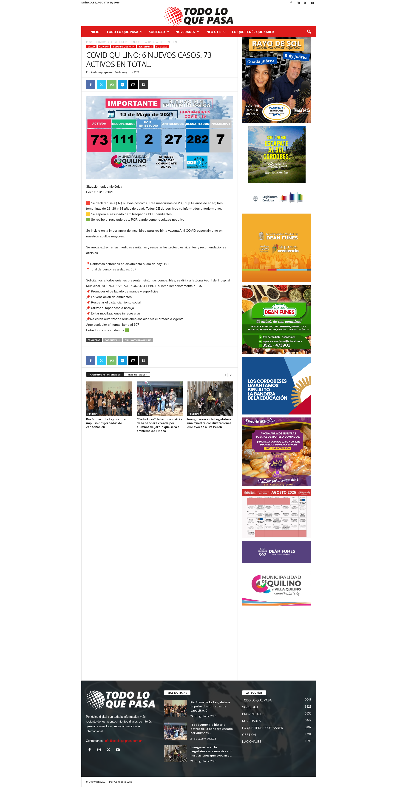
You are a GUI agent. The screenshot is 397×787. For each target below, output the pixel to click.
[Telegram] (122, 84)
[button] (309, 32)
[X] (305, 3)
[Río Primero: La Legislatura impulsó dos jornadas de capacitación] (109, 398)
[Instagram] (298, 3)
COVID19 (101, 42)
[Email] (133, 84)
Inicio (94, 32)
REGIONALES (145, 46)
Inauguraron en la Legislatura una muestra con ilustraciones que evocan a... (211, 751)
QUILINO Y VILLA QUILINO (138, 340)
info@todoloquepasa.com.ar (123, 741)
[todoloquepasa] (198, 16)
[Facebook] (291, 3)
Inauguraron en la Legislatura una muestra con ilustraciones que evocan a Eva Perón (209, 423)
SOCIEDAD (157, 32)
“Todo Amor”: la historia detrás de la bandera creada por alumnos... (211, 729)
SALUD (91, 46)
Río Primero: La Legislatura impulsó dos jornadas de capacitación (106, 423)
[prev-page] (225, 374)
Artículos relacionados (105, 374)
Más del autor (137, 374)
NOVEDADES (185, 32)
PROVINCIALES (253, 714)
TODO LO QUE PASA (122, 32)
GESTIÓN (92, 414)
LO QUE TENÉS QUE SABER (253, 32)
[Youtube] (312, 3)
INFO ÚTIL (213, 32)
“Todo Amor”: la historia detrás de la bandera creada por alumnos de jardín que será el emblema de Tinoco (159, 425)
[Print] (143, 84)
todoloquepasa (101, 72)
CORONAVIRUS (113, 340)
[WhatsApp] (111, 84)
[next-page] (231, 374)
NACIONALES (251, 741)
